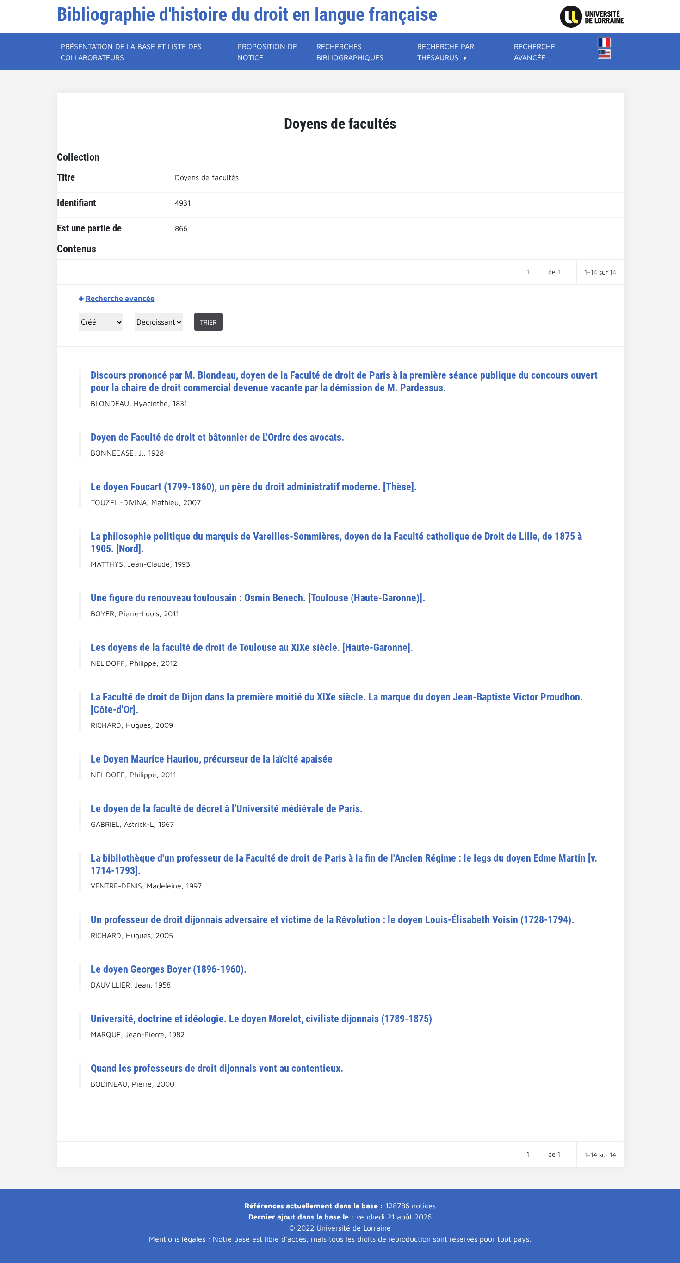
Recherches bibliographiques (349, 52)
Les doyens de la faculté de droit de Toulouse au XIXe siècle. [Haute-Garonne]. (252, 647)
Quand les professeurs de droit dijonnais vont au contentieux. (217, 1068)
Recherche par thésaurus (445, 52)
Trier (208, 322)
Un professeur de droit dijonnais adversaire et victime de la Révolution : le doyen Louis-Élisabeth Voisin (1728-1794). (332, 919)
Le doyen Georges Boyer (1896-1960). (169, 969)
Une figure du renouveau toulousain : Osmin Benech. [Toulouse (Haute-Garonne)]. (258, 598)
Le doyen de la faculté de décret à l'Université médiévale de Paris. (227, 808)
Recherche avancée (534, 52)
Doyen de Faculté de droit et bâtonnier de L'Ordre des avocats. (217, 437)
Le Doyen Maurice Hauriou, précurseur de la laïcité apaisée (212, 759)
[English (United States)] (604, 54)
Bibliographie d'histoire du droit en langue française (247, 14)
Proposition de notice (267, 52)
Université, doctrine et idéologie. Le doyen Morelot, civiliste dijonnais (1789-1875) (261, 1019)
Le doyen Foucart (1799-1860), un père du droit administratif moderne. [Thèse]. (254, 487)
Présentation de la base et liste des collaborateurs (131, 52)
